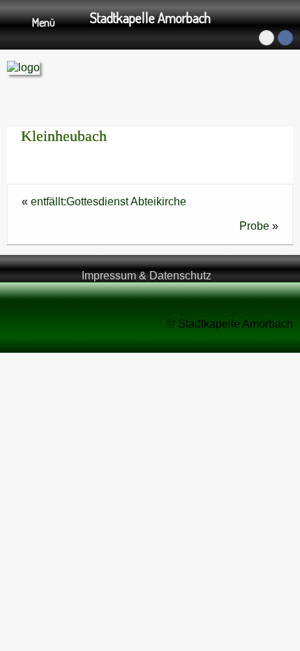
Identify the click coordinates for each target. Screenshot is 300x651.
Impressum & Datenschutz (146, 275)
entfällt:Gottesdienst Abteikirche (108, 201)
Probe (254, 226)
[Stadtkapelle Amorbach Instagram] (266, 37)
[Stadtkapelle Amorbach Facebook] (285, 37)
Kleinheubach (64, 136)
